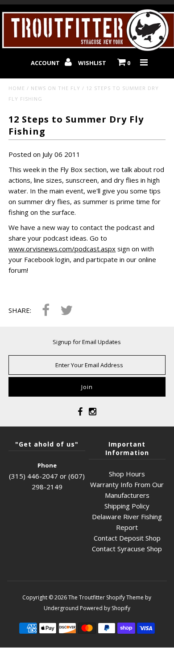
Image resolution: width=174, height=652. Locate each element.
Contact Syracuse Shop (127, 548)
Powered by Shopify (105, 608)
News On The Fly (55, 88)
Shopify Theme (125, 597)
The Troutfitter (86, 597)
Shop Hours (127, 473)
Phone (47, 465)
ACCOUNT (46, 63)
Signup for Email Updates (87, 342)
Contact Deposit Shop (127, 537)
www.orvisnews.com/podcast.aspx (62, 248)
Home (16, 88)
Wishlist (92, 63)
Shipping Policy (126, 505)
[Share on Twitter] (66, 311)
